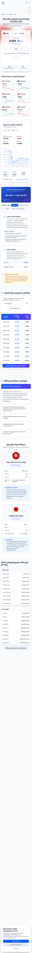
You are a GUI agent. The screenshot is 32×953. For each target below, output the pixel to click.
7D (5, 130)
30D (9, 130)
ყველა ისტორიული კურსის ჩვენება (16, 366)
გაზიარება (14, 205)
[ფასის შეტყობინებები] (26, 2)
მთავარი (3, 14)
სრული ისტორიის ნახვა (21, 179)
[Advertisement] (16, 8)
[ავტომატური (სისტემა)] (29, 10)
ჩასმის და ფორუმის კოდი (18, 208)
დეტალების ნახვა (15, 308)
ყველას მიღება (16, 941)
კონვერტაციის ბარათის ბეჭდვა (17, 648)
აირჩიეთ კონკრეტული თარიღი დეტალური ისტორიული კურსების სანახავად (13, 299)
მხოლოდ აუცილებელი (16, 944)
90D (13, 130)
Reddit (7, 208)
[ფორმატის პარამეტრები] (29, 7)
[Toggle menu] (29, 2)
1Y (16, 130)
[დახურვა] (29, 927)
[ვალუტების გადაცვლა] (16, 33)
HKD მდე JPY (10, 14)
